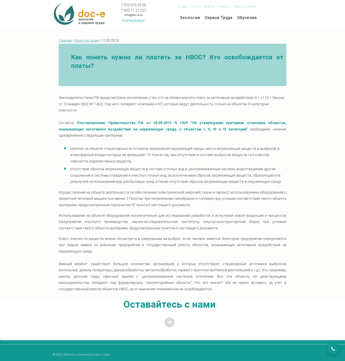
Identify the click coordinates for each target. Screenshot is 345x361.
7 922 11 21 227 (133, 10)
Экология (190, 17)
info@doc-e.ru (134, 15)
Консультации (245, 6)
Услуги (195, 6)
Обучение (247, 17)
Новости (224, 6)
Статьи (209, 6)
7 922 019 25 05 (133, 5)
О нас (183, 6)
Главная (65, 40)
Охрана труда (218, 17)
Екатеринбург (133, 20)
